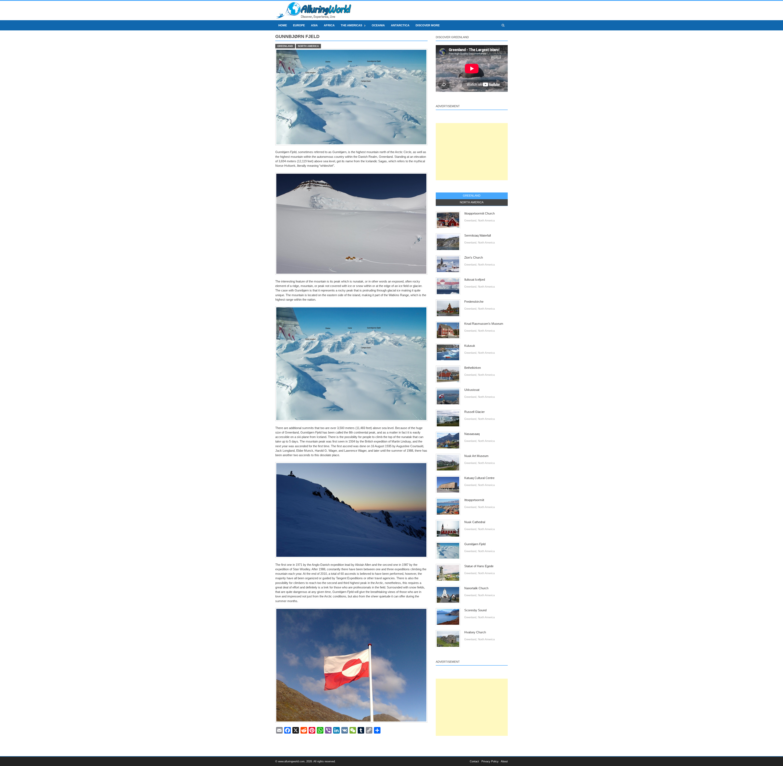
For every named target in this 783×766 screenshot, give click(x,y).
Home (282, 25)
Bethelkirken (472, 367)
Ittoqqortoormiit (474, 500)
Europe (299, 25)
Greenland (285, 46)
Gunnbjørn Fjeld (475, 544)
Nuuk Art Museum (476, 456)
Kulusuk (469, 345)
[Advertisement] (472, 151)
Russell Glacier (474, 412)
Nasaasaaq (472, 434)
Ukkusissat (471, 389)
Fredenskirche (473, 301)
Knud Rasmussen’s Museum (483, 323)
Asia (314, 25)
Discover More (428, 25)
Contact (474, 761)
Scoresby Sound (475, 610)
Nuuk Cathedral (474, 522)
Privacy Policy (490, 761)
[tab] (472, 195)
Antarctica (400, 25)
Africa (329, 25)
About (504, 761)
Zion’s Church (473, 257)
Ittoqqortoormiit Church (479, 213)
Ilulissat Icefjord (474, 279)
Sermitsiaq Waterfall (477, 235)
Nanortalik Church (476, 588)
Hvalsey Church (475, 632)
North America (308, 46)
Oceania (378, 25)
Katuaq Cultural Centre (479, 478)
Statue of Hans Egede (478, 566)
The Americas (351, 25)
